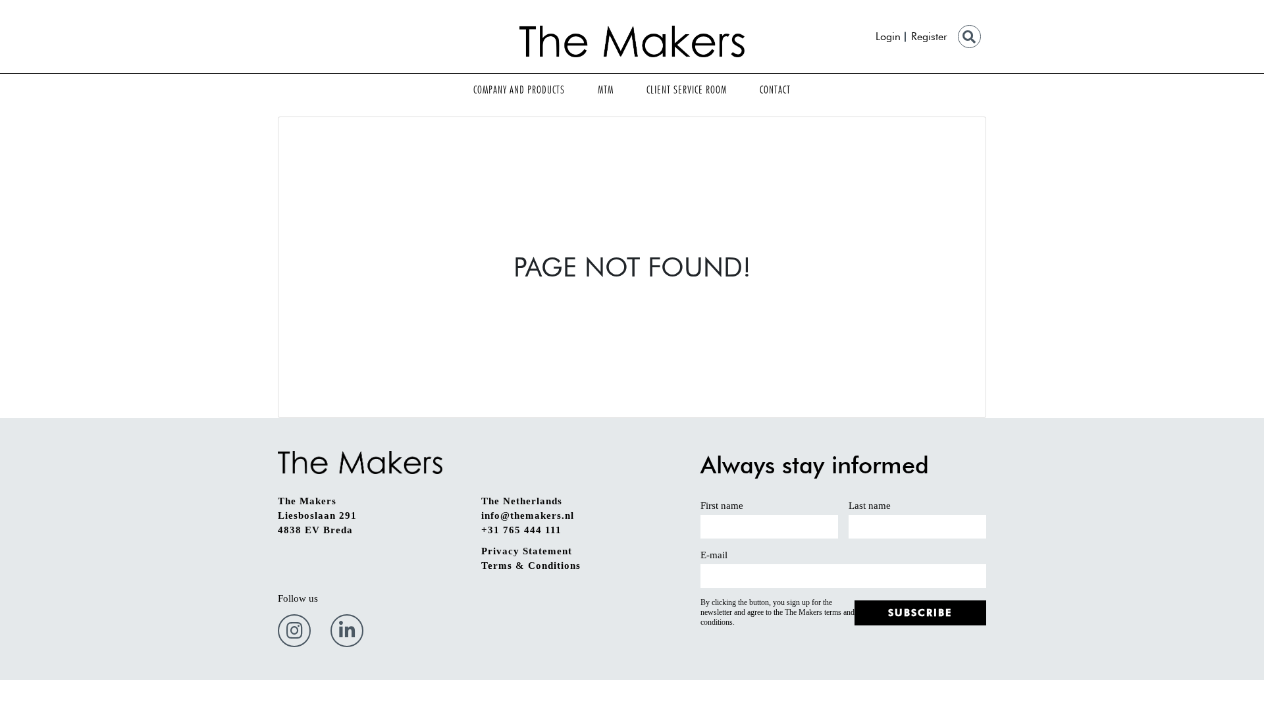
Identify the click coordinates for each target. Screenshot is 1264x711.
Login (888, 36)
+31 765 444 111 (521, 530)
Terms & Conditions (531, 565)
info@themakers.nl (527, 515)
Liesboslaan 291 (317, 515)
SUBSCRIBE (920, 613)
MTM (606, 90)
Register (929, 36)
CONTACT (775, 90)
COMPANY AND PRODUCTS (519, 90)
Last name (870, 505)
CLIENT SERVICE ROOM (686, 90)
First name (721, 505)
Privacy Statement (526, 551)
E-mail (713, 555)
